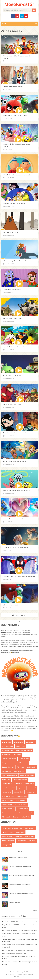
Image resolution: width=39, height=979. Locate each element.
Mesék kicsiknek (18, 792)
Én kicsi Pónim (26, 817)
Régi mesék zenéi (7, 804)
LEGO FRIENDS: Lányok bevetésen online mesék (23, 922)
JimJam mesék (29, 783)
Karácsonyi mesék (7, 832)
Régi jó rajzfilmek (20, 800)
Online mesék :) (21, 840)
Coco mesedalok (24, 758)
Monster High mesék (8, 840)
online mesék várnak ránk (13, 698)
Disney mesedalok (7, 763)
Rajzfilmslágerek (22, 796)
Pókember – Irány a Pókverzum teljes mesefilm (19, 576)
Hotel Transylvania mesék (9, 775)
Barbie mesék (17, 754)
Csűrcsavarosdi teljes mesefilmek (16, 953)
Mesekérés (10, 974)
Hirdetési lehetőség (20, 977)
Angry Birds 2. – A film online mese (14, 115)
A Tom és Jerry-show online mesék (15, 261)
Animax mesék (20, 746)
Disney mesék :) (29, 828)
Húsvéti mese (6, 779)
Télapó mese (6, 813)
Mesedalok (19, 836)
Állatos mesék (6, 817)
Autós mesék (6, 754)
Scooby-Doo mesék (20, 804)
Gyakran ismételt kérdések (25, 974)
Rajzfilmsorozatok (7, 800)
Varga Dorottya (6, 925)
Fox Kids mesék (31, 767)
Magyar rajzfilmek (7, 836)
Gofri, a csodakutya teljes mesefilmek (22, 950)
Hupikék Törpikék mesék (27, 775)
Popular (19, 851)
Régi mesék (32, 840)
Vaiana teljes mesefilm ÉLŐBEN (18, 857)
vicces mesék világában (22, 700)
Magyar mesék (20, 832)
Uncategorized (6, 845)
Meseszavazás (6, 792)
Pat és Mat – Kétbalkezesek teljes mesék (16, 175)
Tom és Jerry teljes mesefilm (13, 87)
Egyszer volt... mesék (8, 767)
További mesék (20, 615)
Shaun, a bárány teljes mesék (12, 318)
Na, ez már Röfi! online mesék (13, 375)
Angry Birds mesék (7, 746)
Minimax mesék (30, 792)
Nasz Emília (5, 922)
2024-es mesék (30, 742)
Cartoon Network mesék (9, 758)
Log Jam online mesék (10, 232)
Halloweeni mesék (19, 771)
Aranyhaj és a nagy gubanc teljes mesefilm (21, 875)
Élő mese (16, 817)
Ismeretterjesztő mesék (20, 779)
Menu (4, 24)
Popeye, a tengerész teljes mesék (14, 203)
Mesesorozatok (29, 836)
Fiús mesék (20, 767)
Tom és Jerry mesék (8, 808)
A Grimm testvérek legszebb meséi (12, 828)
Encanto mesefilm (14, 902)
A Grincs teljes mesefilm (11, 605)
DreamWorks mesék (21, 763)
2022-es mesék (6, 742)
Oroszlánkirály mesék (8, 796)
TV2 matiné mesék (22, 808)
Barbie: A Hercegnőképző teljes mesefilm (21, 893)
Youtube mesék (28, 813)
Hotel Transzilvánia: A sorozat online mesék (17, 433)
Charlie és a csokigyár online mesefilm (20, 884)
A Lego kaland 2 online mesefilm (14, 519)
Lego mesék (21, 788)
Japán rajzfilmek (7, 783)
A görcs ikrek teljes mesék (12, 289)
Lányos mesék (32, 788)
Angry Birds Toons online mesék (13, 347)
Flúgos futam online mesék (12, 404)
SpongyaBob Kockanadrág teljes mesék (16, 490)
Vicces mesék (16, 813)
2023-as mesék (18, 742)
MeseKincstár (19, 5)
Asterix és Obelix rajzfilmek (24, 750)
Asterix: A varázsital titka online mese (15, 547)
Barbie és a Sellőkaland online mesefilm (20, 866)
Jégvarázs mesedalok (8, 788)
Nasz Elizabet (6, 950)
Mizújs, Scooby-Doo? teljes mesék (14, 461)
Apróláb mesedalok (7, 750)
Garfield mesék (6, 771)
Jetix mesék (18, 783)
